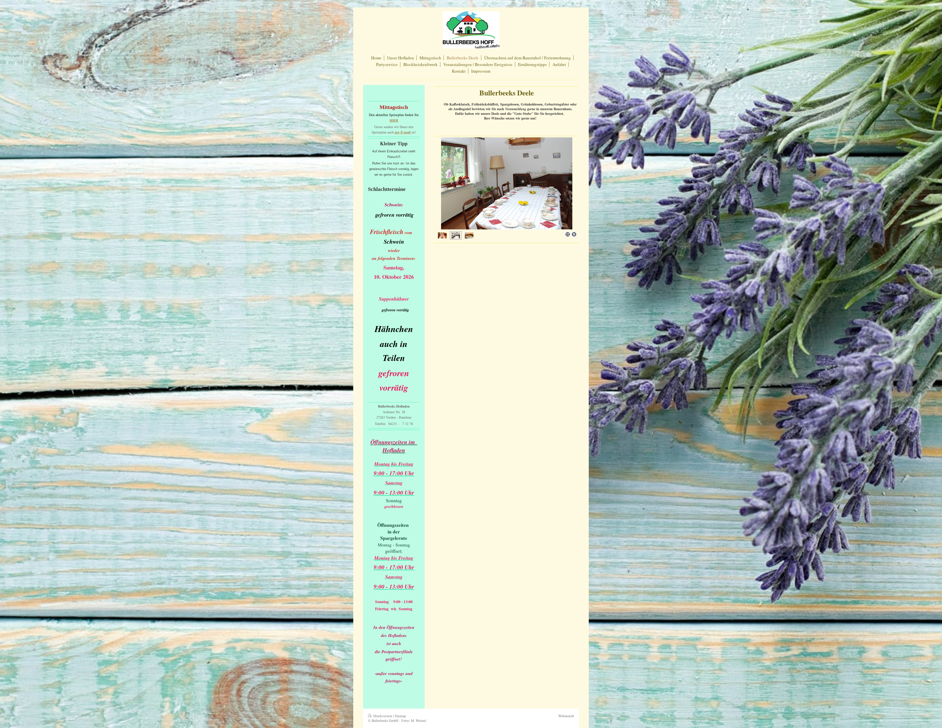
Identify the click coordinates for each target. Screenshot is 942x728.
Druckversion (382, 716)
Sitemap (400, 716)
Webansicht (566, 716)
